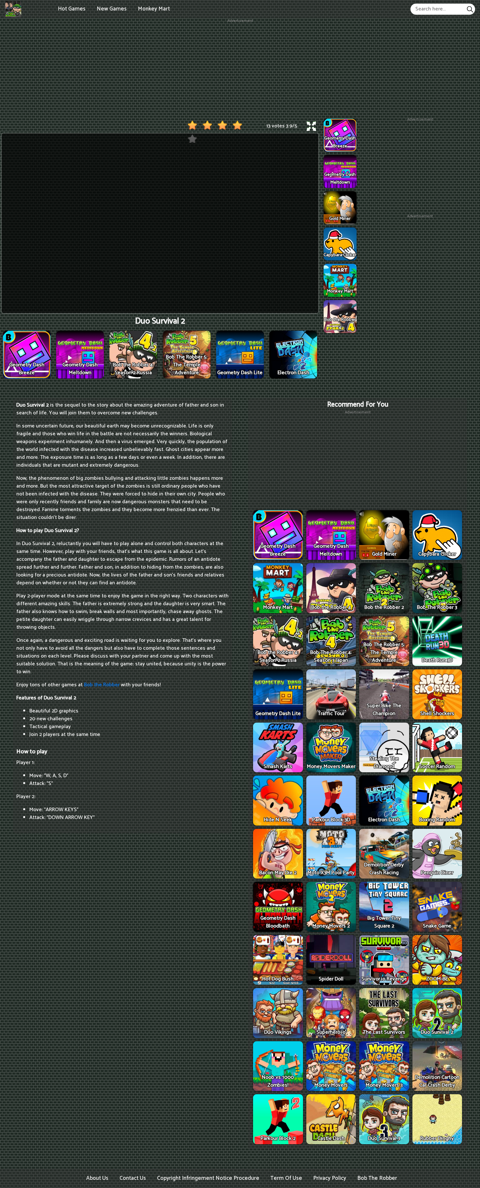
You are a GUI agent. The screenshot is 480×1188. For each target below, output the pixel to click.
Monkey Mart (154, 8)
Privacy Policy (329, 1178)
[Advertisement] (240, 69)
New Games (112, 8)
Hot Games (72, 8)
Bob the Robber (102, 684)
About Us (97, 1178)
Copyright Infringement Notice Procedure (208, 1178)
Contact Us (133, 1178)
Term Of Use (286, 1178)
